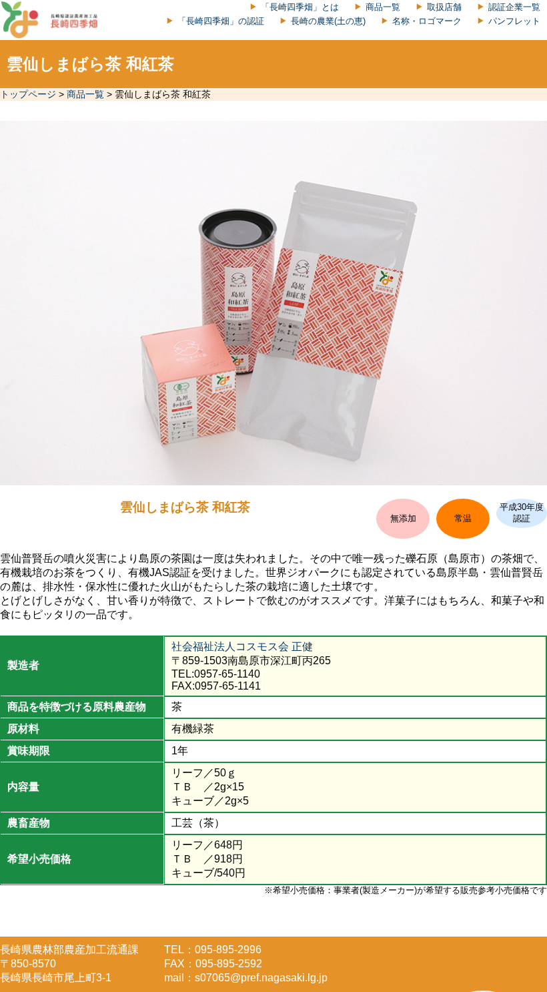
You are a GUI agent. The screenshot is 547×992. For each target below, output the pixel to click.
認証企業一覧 (514, 7)
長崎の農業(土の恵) (328, 21)
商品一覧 (383, 7)
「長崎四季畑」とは (300, 7)
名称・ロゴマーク (427, 21)
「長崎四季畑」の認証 (220, 21)
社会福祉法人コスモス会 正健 (242, 646)
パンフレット (514, 21)
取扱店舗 (444, 7)
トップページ (28, 94)
